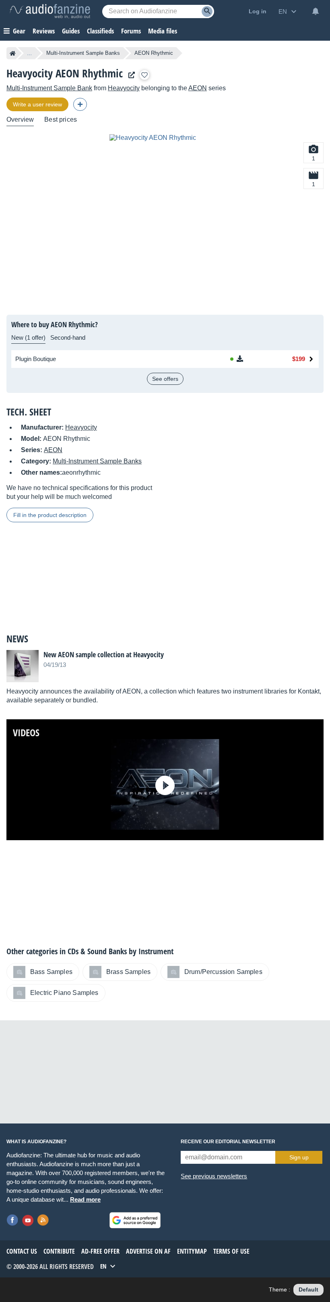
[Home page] (13, 53)
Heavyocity (124, 88)
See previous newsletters (214, 1176)
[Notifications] (315, 11)
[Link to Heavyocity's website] (129, 75)
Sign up (299, 1157)
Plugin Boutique (35, 358)
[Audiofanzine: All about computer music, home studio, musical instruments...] (50, 11)
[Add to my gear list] (144, 75)
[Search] (207, 11)
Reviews (44, 30)
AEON (197, 88)
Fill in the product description (50, 515)
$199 (298, 358)
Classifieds (100, 30)
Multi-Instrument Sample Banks (83, 53)
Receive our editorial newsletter (228, 1141)
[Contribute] (80, 104)
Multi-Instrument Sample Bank (49, 88)
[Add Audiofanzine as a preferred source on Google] (135, 1220)
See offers (165, 379)
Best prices (60, 119)
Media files (162, 30)
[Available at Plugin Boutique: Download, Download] (252, 359)
